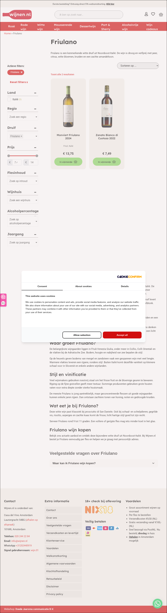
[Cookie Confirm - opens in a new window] (129, 277)
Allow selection (82, 335)
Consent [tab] (42, 286)
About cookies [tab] (83, 286)
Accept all (122, 335)
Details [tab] (125, 286)
